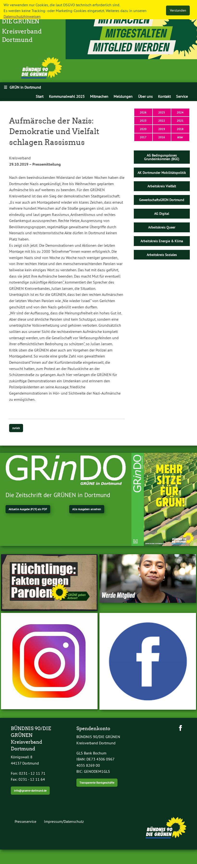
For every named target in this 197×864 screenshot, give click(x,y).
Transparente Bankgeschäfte (97, 782)
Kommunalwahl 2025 (67, 96)
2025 (161, 112)
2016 (161, 137)
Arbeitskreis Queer (161, 227)
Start (39, 96)
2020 (143, 129)
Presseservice (25, 821)
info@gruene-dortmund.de (30, 790)
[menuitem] (39, 96)
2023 (143, 120)
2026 (143, 112)
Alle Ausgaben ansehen (86, 509)
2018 (180, 129)
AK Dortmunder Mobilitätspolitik (162, 172)
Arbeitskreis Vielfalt (162, 186)
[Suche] (194, 96)
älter (180, 137)
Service (182, 96)
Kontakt (164, 96)
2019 (161, 129)
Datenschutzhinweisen (22, 16)
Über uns (145, 96)
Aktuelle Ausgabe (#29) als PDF (28, 509)
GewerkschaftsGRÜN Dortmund (161, 200)
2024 (180, 112)
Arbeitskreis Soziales (162, 255)
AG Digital (161, 213)
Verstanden (178, 10)
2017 (143, 137)
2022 (161, 120)
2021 (180, 120)
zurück (16, 428)
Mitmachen (99, 96)
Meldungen (123, 96)
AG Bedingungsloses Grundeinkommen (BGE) (161, 157)
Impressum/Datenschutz (64, 821)
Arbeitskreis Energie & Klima (162, 241)
